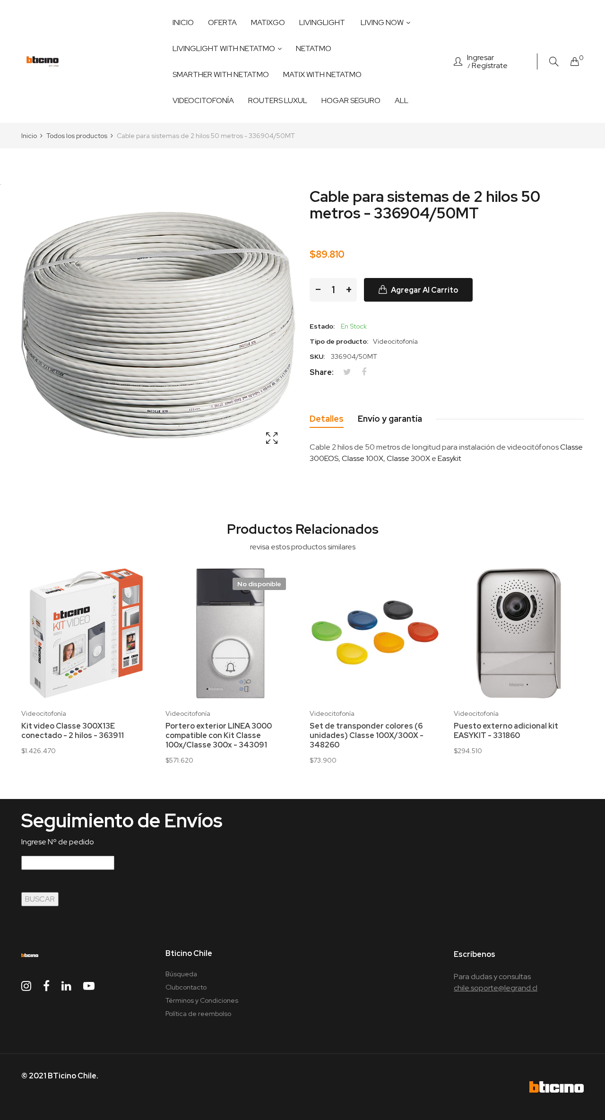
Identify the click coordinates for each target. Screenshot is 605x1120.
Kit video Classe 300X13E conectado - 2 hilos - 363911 (72, 730)
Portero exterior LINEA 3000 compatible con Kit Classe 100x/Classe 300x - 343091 (218, 735)
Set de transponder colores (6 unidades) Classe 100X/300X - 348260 (367, 735)
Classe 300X (408, 458)
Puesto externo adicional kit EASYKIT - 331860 (506, 730)
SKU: (317, 356)
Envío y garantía (390, 418)
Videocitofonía (43, 713)
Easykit (449, 458)
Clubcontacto (186, 987)
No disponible (259, 584)
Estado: (322, 326)
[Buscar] (554, 62)
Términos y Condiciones (201, 1000)
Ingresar (480, 57)
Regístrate (490, 65)
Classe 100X (362, 458)
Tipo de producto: (339, 341)
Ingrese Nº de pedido (57, 842)
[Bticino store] (42, 61)
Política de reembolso (198, 1013)
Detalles (327, 418)
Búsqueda (181, 974)
